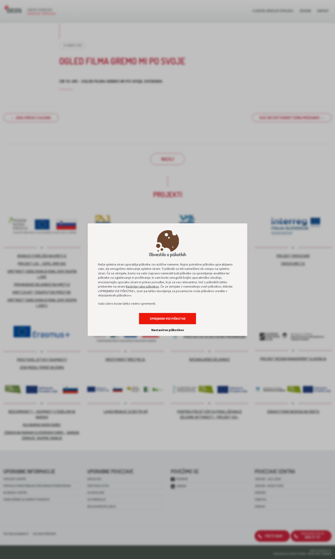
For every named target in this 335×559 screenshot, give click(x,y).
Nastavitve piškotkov (167, 330)
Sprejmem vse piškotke (168, 318)
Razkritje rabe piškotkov (142, 286)
